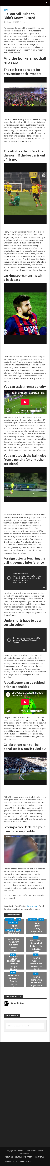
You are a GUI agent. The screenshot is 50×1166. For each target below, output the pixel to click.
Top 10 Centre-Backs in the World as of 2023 (36, 964)
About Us (9, 1157)
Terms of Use (25, 1162)
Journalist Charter (23, 1157)
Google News (32, 906)
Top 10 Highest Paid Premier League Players (13, 964)
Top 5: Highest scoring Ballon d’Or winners (36, 929)
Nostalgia (13, 922)
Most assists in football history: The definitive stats (36, 946)
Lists (6, 10)
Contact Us (39, 1157)
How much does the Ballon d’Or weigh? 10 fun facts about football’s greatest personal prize (13, 946)
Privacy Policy (11, 1162)
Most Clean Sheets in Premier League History (13, 981)
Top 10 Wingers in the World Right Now (36, 981)
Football (9, 919)
